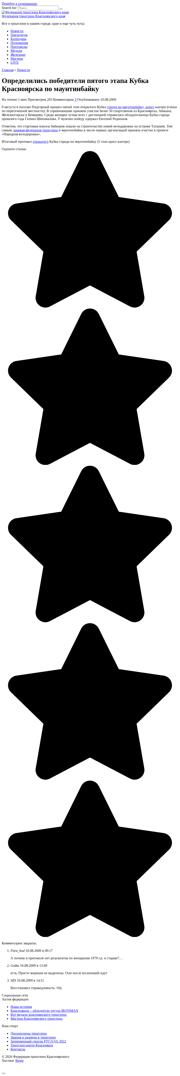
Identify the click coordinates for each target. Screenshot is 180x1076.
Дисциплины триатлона (29, 1033)
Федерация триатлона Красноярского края (33, 16)
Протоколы (19, 47)
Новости (17, 31)
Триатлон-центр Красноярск (32, 1045)
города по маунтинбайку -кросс (130, 107)
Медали (16, 51)
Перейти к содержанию (19, 3)
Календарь (18, 39)
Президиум (19, 35)
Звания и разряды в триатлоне (33, 1037)
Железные (18, 54)
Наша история (21, 1007)
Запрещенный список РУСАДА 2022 (38, 1041)
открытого (41, 141)
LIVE (15, 62)
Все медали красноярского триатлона (39, 1014)
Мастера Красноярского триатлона (37, 1018)
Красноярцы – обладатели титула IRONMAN (44, 1010)
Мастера (17, 58)
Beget (19, 1060)
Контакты (18, 1049)
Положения (19, 43)
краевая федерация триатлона (35, 130)
